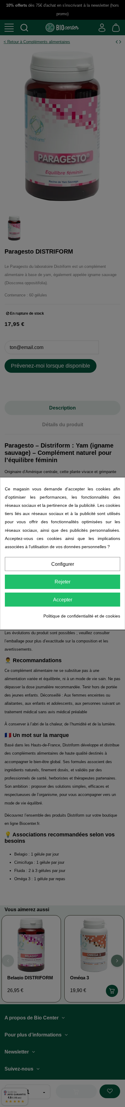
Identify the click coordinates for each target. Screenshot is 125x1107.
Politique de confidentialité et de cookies (81, 616)
